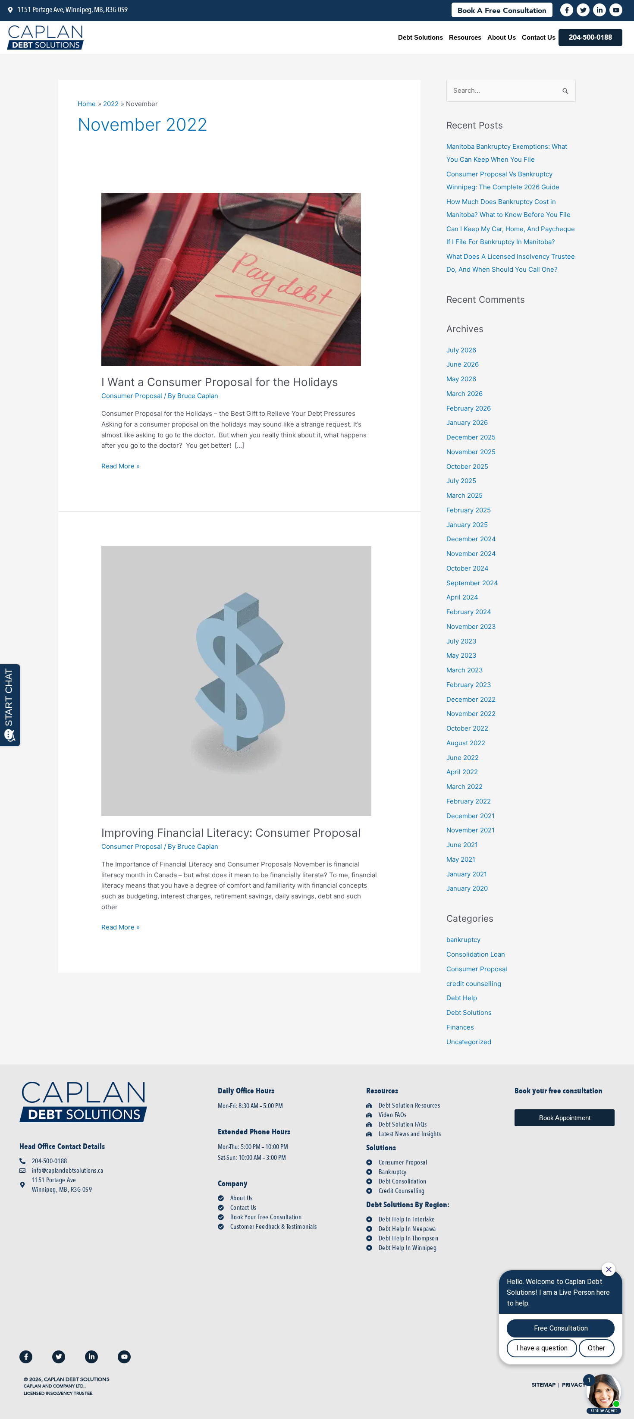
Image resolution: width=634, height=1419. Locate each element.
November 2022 (471, 714)
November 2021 (470, 830)
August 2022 (465, 743)
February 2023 (468, 685)
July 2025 (461, 481)
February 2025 (468, 510)
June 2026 (462, 364)
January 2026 (467, 422)
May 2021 (460, 859)
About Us (501, 37)
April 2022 (462, 772)
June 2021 (462, 845)
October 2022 (467, 728)
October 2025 (467, 466)
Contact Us (539, 37)
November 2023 (471, 626)
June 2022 (462, 757)
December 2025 (471, 437)
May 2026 (461, 379)
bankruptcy (463, 940)
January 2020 (467, 888)
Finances (460, 1027)
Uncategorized (468, 1042)
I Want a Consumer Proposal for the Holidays (219, 382)
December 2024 (471, 539)
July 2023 (461, 641)
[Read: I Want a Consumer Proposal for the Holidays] (231, 278)
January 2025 (467, 525)
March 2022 (464, 786)
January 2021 (466, 874)
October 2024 (467, 568)
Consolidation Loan (475, 954)
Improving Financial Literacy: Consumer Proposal (231, 832)
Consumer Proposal (131, 396)
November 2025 (471, 452)
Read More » (120, 465)
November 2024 (471, 553)
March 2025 (464, 495)
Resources (465, 37)
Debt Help (461, 998)
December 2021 (470, 816)
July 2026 (461, 350)
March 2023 (464, 670)
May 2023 (461, 655)
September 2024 (472, 583)
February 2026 (468, 408)
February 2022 (468, 801)
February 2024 (468, 612)
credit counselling (473, 983)
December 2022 (471, 699)
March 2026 (464, 393)
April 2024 (462, 597)
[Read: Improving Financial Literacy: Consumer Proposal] (236, 681)
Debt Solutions (420, 37)
